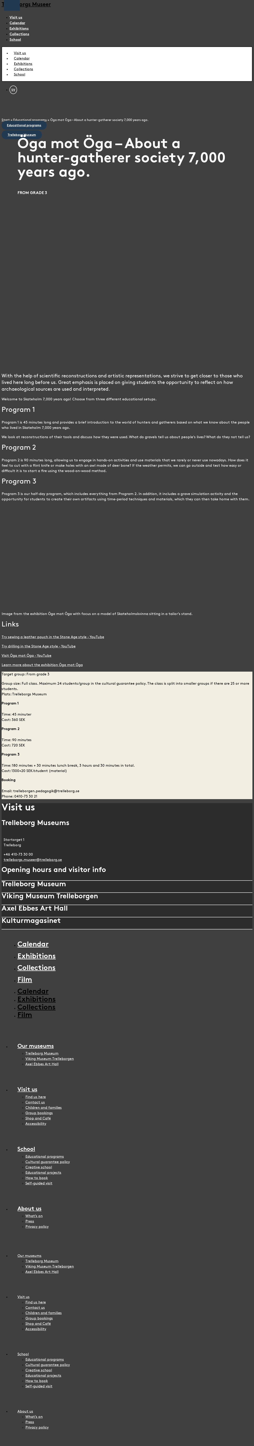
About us (29, 1209)
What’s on (34, 1216)
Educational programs (30, 120)
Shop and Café (38, 1118)
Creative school (38, 1167)
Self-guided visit (38, 1183)
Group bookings (39, 1113)
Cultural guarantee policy (47, 1162)
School (15, 40)
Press (29, 1221)
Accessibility (35, 1123)
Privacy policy (37, 1226)
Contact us (35, 1102)
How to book (36, 1178)
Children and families (43, 1107)
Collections (19, 34)
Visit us (16, 17)
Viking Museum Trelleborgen (49, 1058)
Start (6, 120)
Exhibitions (19, 28)
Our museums (35, 1046)
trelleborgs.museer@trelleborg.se (33, 860)
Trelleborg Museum (42, 1053)
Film (24, 980)
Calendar (17, 23)
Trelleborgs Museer (26, 5)
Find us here (35, 1097)
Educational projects (43, 1172)
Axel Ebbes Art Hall (42, 1064)
